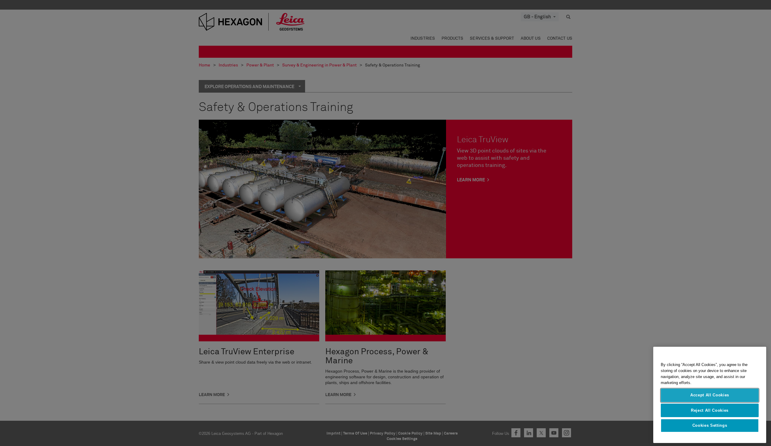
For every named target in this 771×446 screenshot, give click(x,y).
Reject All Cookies (710, 410)
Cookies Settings (709, 425)
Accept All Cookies (709, 395)
